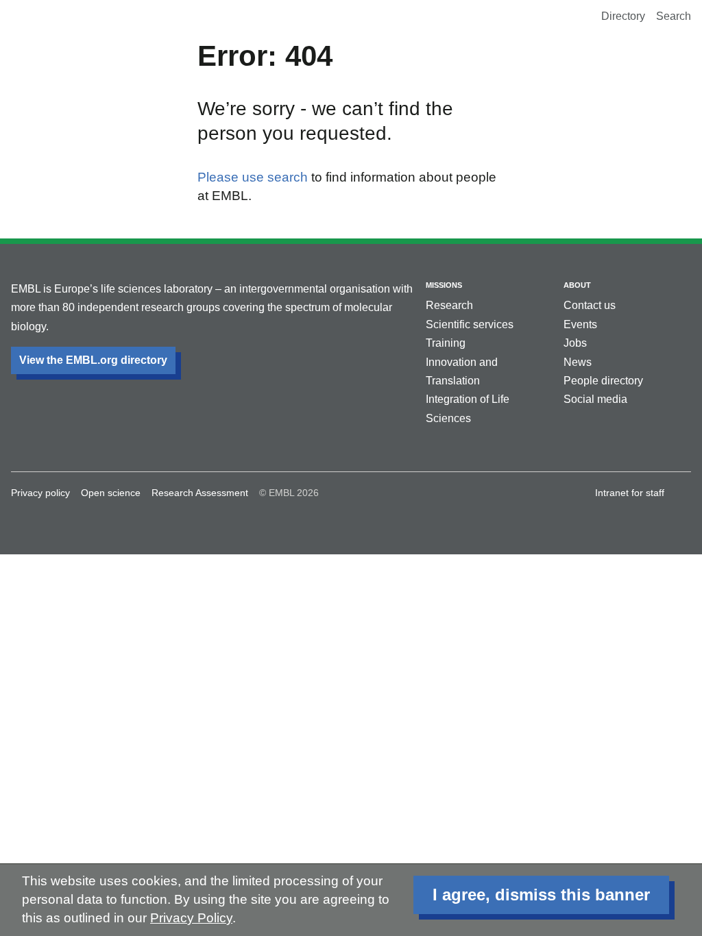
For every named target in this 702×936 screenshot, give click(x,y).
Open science (111, 492)
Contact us (590, 305)
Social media (595, 399)
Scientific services (469, 324)
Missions (444, 285)
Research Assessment (200, 492)
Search (673, 16)
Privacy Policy (191, 918)
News (578, 362)
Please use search (252, 177)
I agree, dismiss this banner (541, 894)
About (577, 285)
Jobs (575, 343)
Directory (623, 16)
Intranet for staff (629, 492)
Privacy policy (40, 492)
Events (580, 324)
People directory (603, 380)
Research (449, 305)
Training (445, 343)
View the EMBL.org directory (93, 360)
